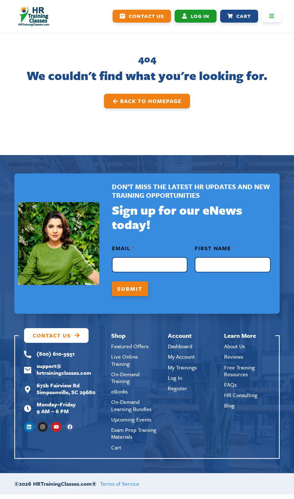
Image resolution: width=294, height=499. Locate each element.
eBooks (119, 391)
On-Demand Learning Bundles (131, 405)
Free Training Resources (239, 370)
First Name (214, 248)
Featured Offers (129, 346)
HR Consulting (240, 395)
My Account (181, 356)
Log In (175, 378)
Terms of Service (119, 484)
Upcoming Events (131, 419)
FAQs (230, 384)
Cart (116, 447)
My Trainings (182, 367)
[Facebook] (70, 427)
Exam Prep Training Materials (133, 433)
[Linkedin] (29, 427)
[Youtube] (56, 427)
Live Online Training (124, 360)
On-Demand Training (125, 377)
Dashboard (180, 346)
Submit (130, 289)
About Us (234, 346)
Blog (229, 405)
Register (177, 388)
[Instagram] (43, 427)
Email (123, 248)
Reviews (233, 356)
